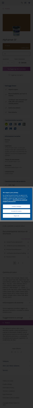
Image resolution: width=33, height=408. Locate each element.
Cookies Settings (16, 206)
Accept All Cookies (16, 211)
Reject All (16, 215)
